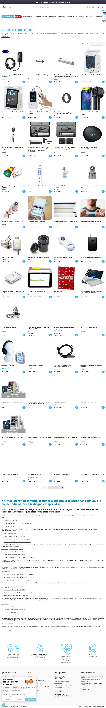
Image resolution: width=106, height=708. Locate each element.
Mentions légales (86, 706)
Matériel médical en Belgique (89, 687)
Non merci (7, 699)
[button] (3, 705)
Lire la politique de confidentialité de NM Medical (14, 694)
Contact (30, 676)
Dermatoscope (5, 587)
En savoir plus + (5, 36)
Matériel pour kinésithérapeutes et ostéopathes (90, 680)
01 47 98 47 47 (58, 683)
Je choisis (19, 699)
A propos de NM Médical (8, 676)
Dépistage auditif (6, 631)
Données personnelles (98, 706)
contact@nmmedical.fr (60, 691)
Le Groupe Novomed (86, 689)
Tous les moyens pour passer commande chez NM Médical (39, 683)
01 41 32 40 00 (58, 679)
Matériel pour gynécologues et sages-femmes (91, 683)
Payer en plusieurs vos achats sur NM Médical (38, 687)
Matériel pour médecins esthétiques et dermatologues (92, 676)
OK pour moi (30, 699)
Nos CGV (78, 706)
